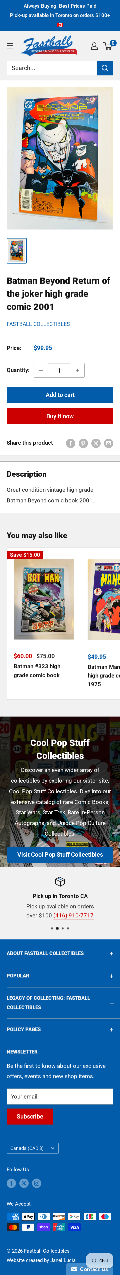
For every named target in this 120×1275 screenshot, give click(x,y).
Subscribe (30, 1116)
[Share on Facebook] (70, 443)
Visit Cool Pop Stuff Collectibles (60, 854)
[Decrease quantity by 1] (41, 370)
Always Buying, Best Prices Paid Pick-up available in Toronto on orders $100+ (60, 15)
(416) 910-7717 (73, 915)
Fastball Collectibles (38, 324)
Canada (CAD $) (27, 1148)
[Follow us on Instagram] (36, 1183)
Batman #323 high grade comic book (37, 670)
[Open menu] (10, 45)
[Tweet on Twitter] (96, 443)
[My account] (94, 46)
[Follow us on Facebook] (11, 1183)
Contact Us (92, 1269)
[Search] (105, 68)
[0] (108, 46)
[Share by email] (108, 443)
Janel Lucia (63, 1260)
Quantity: (18, 370)
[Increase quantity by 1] (77, 370)
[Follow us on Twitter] (24, 1183)
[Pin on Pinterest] (83, 443)
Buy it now (60, 416)
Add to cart (60, 394)
